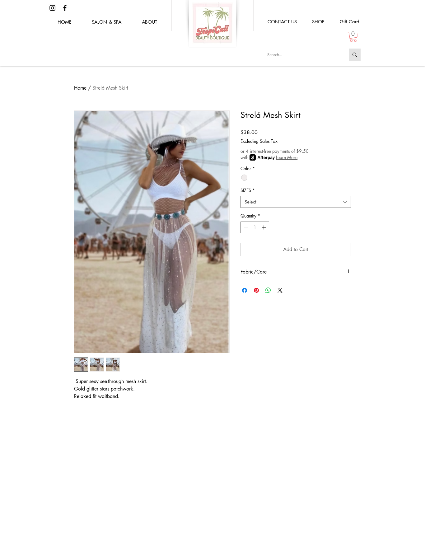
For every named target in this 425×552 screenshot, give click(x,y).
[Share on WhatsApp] (268, 290)
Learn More (286, 157)
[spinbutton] (254, 227)
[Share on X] (280, 290)
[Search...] (355, 55)
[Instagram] (52, 8)
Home (80, 88)
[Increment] (264, 227)
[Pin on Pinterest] (256, 290)
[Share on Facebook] (244, 290)
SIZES (248, 190)
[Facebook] (65, 8)
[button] (318, 22)
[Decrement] (245, 227)
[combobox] (296, 202)
